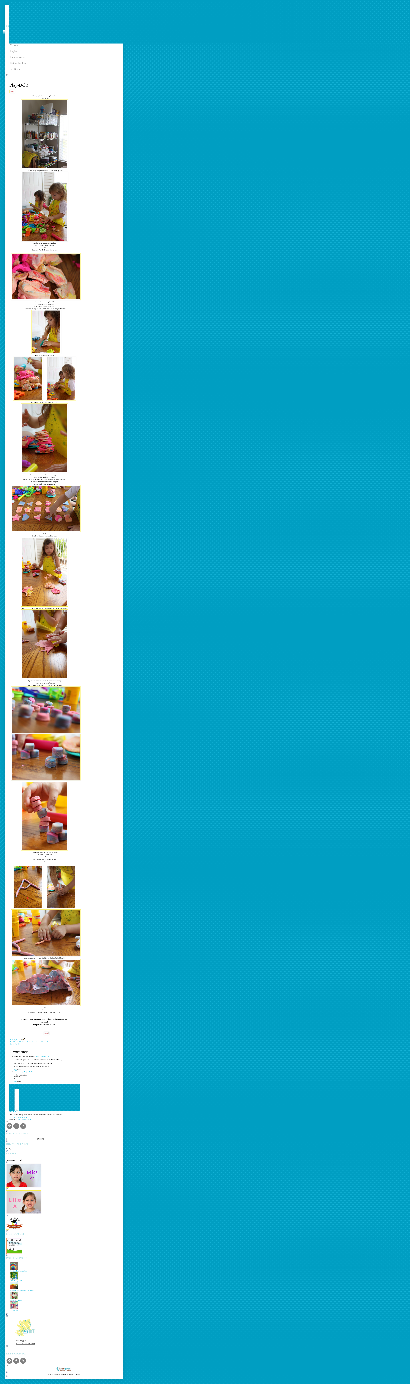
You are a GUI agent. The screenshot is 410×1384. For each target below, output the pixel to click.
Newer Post (13, 1118)
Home (28, 1118)
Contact (14, 45)
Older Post (21, 1118)
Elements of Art (18, 57)
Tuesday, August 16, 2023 (26, 1072)
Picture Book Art (18, 63)
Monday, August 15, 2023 (41, 1056)
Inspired (14, 51)
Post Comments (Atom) (25, 1119)
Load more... (13, 1111)
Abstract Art (14, 1310)
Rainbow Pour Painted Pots (18, 1271)
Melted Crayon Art (16, 1281)
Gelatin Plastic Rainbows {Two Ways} (22, 1290)
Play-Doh (17, 1044)
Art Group (15, 69)
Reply (15, 1070)
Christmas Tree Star (16, 1300)
